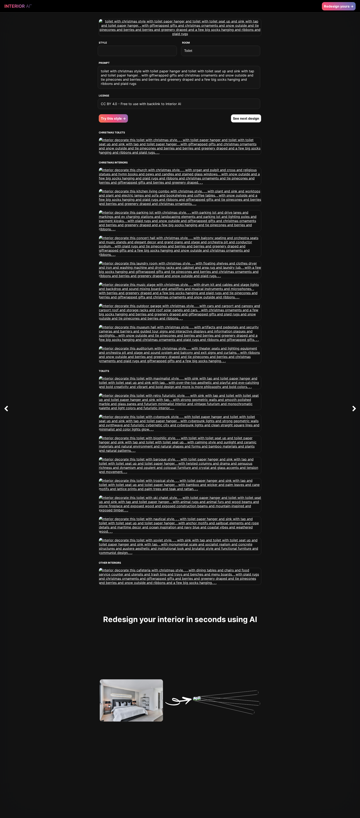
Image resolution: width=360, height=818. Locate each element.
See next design (246, 118)
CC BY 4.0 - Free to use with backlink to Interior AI (141, 104)
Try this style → (113, 118)
